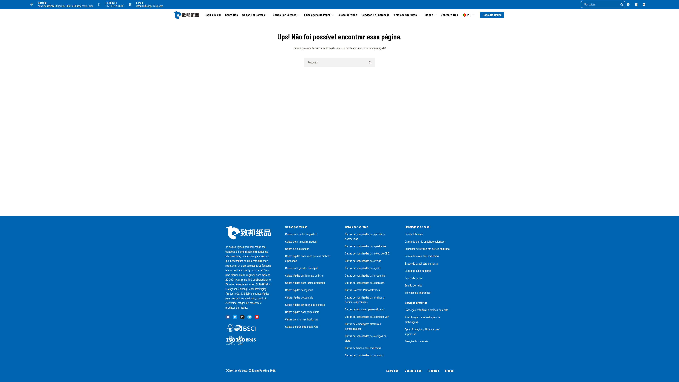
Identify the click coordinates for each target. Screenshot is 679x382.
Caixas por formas (253, 15)
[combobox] (334, 62)
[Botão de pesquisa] (621, 4)
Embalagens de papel (317, 15)
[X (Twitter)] (636, 4)
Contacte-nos (449, 15)
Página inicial (213, 15)
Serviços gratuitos (405, 15)
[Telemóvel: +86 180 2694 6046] (99, 4)
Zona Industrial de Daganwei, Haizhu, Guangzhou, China (65, 6)
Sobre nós (231, 15)
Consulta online (492, 15)
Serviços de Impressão (376, 15)
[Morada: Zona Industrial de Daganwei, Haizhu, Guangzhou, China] (31, 4)
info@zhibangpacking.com (149, 6)
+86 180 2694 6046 (114, 6)
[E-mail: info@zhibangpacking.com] (130, 4)
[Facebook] (628, 4)
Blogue (429, 15)
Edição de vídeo (347, 15)
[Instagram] (644, 4)
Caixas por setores (284, 15)
